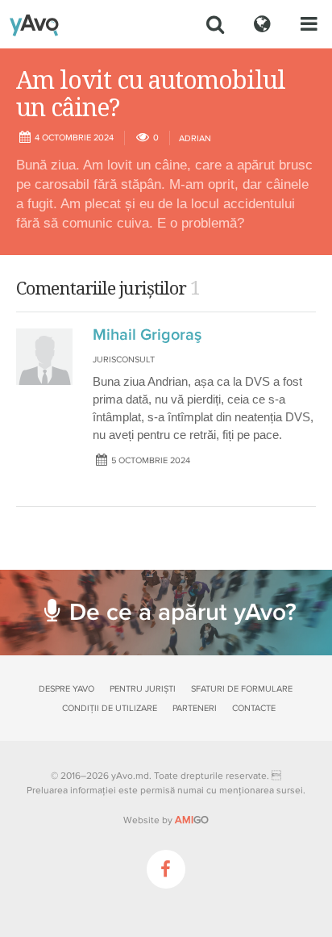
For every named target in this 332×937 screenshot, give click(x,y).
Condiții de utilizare (109, 708)
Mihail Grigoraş (147, 335)
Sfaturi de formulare (242, 689)
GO (192, 820)
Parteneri (194, 708)
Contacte (254, 708)
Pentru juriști (143, 689)
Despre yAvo (66, 689)
